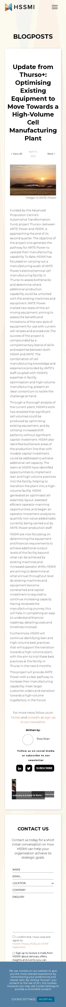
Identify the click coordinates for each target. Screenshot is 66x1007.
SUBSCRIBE (44, 768)
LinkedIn (33, 717)
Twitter (15, 717)
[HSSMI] (27, 7)
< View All (16, 153)
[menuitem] (53, 7)
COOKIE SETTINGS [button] (23, 999)
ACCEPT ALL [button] (45, 999)
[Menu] (53, 7)
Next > (51, 153)
